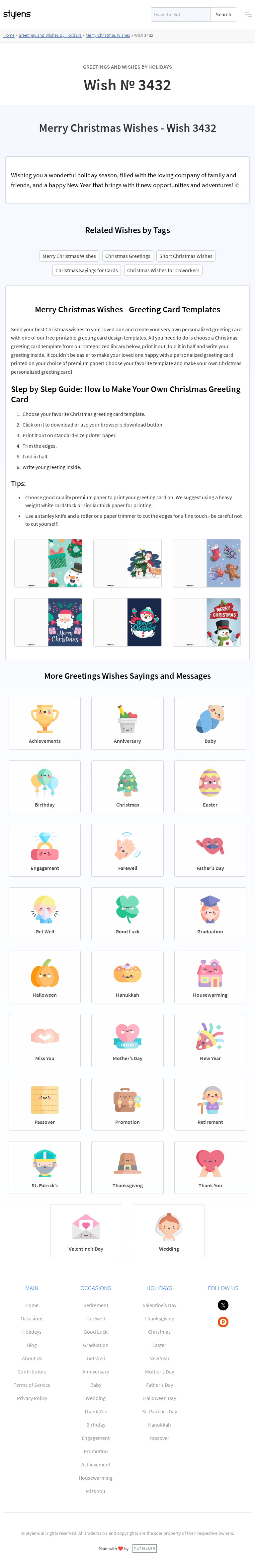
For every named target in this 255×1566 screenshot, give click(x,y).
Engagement (96, 1438)
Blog (32, 1345)
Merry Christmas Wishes (108, 35)
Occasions (32, 1318)
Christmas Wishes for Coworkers (163, 270)
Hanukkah (159, 1424)
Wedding (96, 1398)
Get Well (96, 1358)
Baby (95, 1384)
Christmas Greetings (127, 256)
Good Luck (96, 1331)
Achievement (95, 1464)
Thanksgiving (159, 1318)
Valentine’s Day (159, 1305)
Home (9, 35)
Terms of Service (32, 1384)
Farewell (95, 1318)
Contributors (32, 1371)
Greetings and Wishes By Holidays (50, 35)
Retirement (95, 1305)
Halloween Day (159, 1398)
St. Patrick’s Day (159, 1411)
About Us (32, 1358)
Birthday (95, 1424)
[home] (17, 15)
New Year (159, 1358)
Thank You (96, 1411)
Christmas (159, 1331)
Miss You (95, 1491)
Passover (159, 1438)
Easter (159, 1345)
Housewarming (96, 1477)
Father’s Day (159, 1384)
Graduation (96, 1345)
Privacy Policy (32, 1398)
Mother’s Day (159, 1371)
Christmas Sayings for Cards (86, 270)
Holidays (32, 1331)
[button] (248, 14)
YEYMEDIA (144, 1548)
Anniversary (95, 1371)
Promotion (96, 1451)
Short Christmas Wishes (185, 256)
